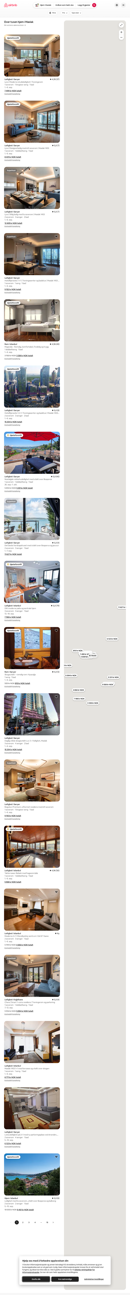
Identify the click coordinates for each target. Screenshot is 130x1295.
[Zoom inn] (121, 32)
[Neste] (53, 1222)
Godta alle (36, 1279)
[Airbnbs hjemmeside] (10, 5)
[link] (11, 1222)
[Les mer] (25, 25)
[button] (13, 91)
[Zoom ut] (121, 37)
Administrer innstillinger (94, 1279)
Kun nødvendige (65, 1279)
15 (47, 1222)
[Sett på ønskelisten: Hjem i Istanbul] (56, 1157)
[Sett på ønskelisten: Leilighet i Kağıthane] (56, 958)
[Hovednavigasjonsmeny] (123, 5)
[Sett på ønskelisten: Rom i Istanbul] (56, 303)
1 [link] (16, 1222)
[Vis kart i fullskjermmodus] (121, 25)
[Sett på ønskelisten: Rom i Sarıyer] (56, 630)
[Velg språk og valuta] (116, 5)
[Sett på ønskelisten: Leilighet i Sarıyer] (56, 38)
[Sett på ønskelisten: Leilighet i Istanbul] (56, 564)
